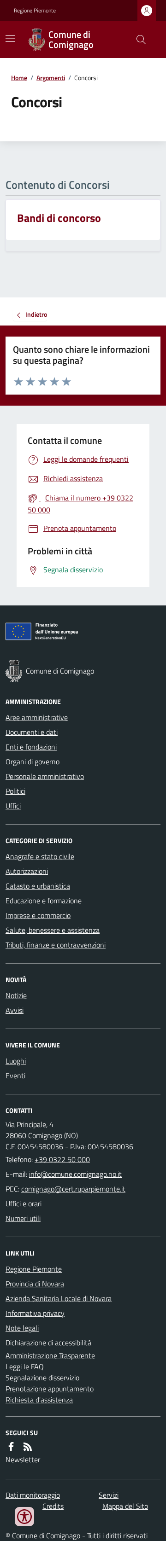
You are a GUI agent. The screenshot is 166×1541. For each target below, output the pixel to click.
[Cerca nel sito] (137, 40)
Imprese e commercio (38, 915)
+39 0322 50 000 (62, 1159)
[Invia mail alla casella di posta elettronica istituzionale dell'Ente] (75, 1174)
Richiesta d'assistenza (39, 1399)
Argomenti (50, 77)
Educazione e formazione (44, 900)
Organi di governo (32, 761)
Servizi (109, 1494)
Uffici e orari (24, 1203)
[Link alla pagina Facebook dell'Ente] (11, 1446)
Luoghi (16, 1060)
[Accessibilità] (24, 1516)
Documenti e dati (32, 732)
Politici (15, 791)
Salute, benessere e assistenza (53, 930)
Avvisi (15, 1010)
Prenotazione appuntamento (50, 1388)
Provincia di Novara (35, 1283)
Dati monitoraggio (33, 1494)
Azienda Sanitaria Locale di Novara (59, 1298)
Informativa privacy (35, 1313)
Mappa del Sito (125, 1506)
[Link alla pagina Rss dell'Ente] (27, 1446)
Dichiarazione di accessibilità (48, 1342)
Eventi (15, 1075)
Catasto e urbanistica (38, 885)
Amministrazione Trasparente (50, 1355)
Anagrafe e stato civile (40, 856)
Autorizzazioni (27, 871)
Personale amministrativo (45, 776)
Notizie (16, 995)
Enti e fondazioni (31, 746)
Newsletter (23, 1459)
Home (19, 77)
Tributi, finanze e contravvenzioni (56, 944)
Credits (53, 1506)
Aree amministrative (37, 717)
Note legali (22, 1327)
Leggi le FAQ (25, 1366)
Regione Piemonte (35, 10)
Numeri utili (23, 1218)
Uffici (13, 805)
